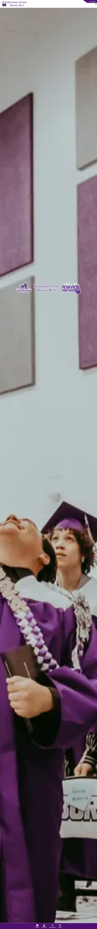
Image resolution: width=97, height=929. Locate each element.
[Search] (95, 4)
